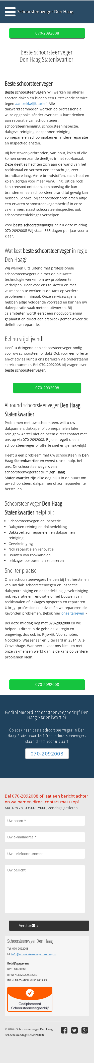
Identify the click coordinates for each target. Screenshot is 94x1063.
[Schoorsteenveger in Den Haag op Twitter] (75, 1030)
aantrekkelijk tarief (31, 103)
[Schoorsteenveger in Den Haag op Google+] (85, 1030)
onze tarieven (72, 613)
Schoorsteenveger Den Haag (45, 11)
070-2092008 (47, 33)
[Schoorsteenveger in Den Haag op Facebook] (65, 1030)
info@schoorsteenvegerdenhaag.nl (33, 954)
